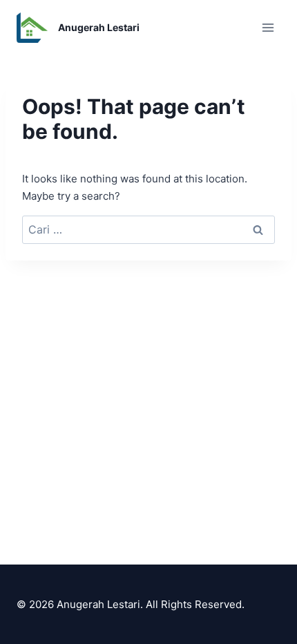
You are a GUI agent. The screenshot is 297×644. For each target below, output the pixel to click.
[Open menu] (267, 27)
